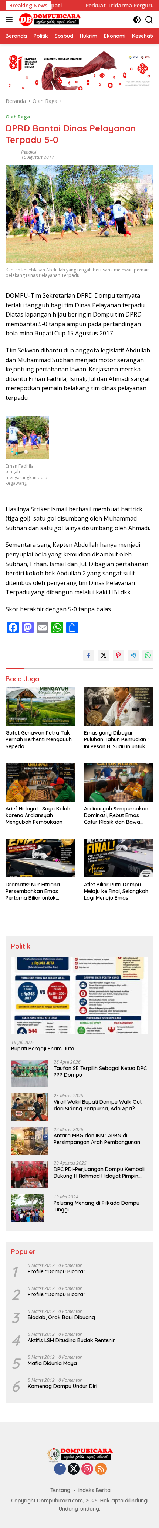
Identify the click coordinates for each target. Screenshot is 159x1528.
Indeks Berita (94, 1490)
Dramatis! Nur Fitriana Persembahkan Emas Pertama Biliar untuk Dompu (33, 891)
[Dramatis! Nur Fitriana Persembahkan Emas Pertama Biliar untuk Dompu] (40, 858)
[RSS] (101, 1469)
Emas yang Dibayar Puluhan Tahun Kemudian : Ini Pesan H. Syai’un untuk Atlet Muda (116, 739)
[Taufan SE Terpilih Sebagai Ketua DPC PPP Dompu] (29, 1073)
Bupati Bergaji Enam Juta (42, 1048)
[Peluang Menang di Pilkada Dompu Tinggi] (27, 1208)
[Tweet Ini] (103, 655)
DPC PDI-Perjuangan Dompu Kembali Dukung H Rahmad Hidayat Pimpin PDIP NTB (99, 1172)
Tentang (60, 1490)
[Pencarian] (149, 20)
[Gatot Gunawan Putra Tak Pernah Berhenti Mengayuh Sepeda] (40, 706)
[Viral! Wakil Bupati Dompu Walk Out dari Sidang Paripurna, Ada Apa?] (29, 1107)
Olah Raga (18, 116)
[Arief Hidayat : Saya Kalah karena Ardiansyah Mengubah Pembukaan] (40, 782)
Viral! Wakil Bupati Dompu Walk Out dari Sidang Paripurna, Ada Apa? (98, 1105)
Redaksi (28, 152)
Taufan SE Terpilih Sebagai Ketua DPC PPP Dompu (100, 1071)
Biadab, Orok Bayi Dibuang (61, 1317)
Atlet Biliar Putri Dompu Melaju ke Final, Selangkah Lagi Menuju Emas (116, 891)
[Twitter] (74, 1469)
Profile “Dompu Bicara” (56, 1271)
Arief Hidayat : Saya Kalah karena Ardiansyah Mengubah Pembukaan (38, 815)
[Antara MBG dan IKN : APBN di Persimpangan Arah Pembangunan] (29, 1141)
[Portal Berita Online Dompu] (49, 19)
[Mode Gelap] (137, 20)
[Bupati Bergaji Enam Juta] (79, 995)
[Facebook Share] (88, 655)
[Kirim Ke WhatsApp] (147, 655)
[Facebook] (60, 1469)
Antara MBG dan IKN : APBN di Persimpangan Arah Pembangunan (97, 1139)
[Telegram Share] (133, 655)
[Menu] (11, 19)
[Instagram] (87, 1469)
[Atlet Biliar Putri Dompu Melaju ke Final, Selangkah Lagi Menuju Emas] (118, 858)
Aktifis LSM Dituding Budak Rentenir (71, 1340)
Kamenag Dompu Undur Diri (62, 1386)
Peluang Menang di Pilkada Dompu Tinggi (96, 1206)
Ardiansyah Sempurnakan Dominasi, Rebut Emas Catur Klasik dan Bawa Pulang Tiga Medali (116, 815)
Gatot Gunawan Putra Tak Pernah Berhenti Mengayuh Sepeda (39, 739)
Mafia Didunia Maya (52, 1363)
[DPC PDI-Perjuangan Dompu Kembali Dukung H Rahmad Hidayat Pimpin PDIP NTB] (29, 1174)
